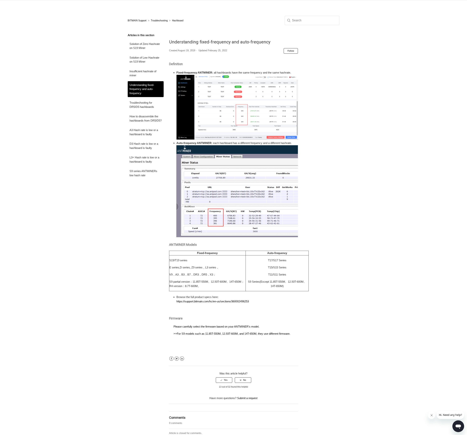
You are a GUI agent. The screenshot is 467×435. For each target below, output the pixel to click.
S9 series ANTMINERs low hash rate (143, 173)
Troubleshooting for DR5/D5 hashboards (142, 104)
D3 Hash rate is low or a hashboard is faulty (144, 145)
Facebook (171, 358)
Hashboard (177, 20)
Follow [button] (290, 51)
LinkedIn (182, 358)
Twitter (176, 358)
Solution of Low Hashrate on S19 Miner (144, 59)
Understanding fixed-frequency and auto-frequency (142, 89)
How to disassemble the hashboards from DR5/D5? (146, 118)
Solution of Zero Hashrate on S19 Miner (145, 46)
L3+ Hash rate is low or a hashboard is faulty (144, 159)
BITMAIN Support (137, 20)
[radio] (224, 380)
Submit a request (247, 398)
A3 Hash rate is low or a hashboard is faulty (144, 132)
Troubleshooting (159, 20)
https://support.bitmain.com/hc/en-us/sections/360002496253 (212, 301)
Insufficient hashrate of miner (143, 73)
